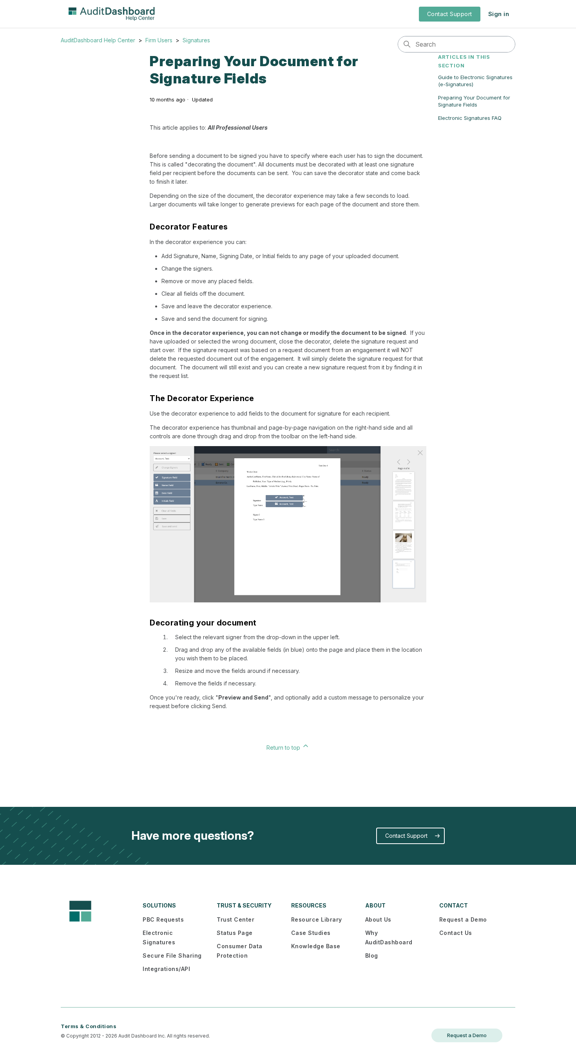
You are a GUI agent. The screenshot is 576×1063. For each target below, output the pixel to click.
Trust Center (235, 919)
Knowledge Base (316, 946)
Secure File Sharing (172, 955)
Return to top (284, 747)
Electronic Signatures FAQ (470, 118)
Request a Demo (463, 919)
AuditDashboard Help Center (98, 40)
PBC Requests (163, 919)
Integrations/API (166, 968)
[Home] (112, 14)
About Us (378, 919)
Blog (371, 955)
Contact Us (455, 932)
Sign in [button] (498, 14)
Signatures (196, 40)
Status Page (235, 932)
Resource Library (316, 919)
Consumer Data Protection (240, 951)
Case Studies (311, 932)
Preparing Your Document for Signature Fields (474, 101)
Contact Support (449, 14)
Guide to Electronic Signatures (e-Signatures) (475, 80)
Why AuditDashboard (389, 937)
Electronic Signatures (159, 937)
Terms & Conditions (88, 1026)
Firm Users (158, 40)
